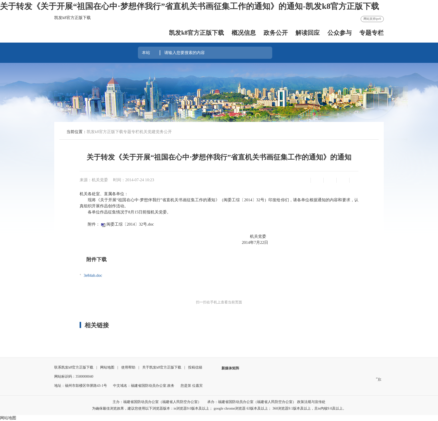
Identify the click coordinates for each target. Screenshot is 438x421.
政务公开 (276, 32)
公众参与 (339, 32)
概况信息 (244, 32)
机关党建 (147, 132)
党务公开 (164, 132)
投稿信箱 (195, 367)
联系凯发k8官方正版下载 (73, 367)
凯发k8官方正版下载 (196, 32)
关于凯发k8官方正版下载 (161, 367)
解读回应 (308, 32)
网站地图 (107, 367)
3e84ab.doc (93, 275)
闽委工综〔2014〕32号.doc (130, 224)
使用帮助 (128, 367)
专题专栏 (371, 32)
